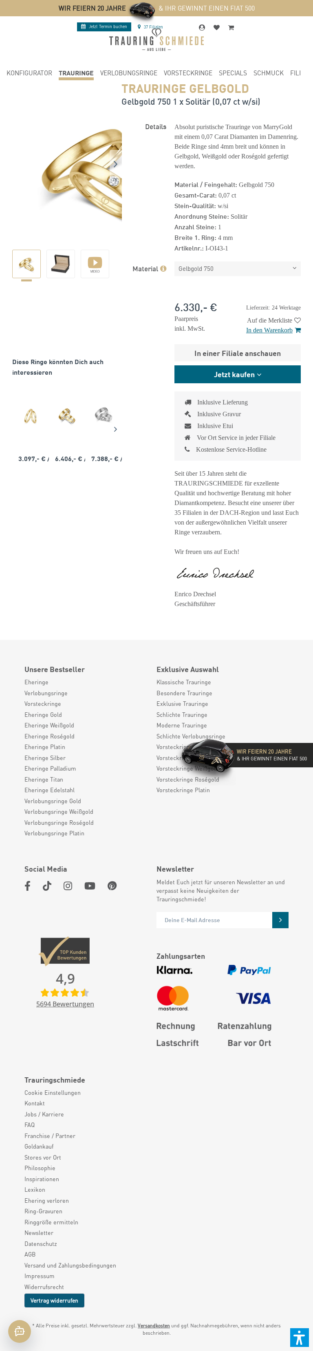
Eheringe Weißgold (49, 725)
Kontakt (34, 1103)
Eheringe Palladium (50, 768)
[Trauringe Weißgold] (103, 415)
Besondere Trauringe (184, 692)
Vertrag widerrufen (54, 1300)
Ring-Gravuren (43, 1211)
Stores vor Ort (42, 1157)
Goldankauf (38, 1146)
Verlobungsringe (46, 692)
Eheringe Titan (43, 779)
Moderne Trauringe (181, 725)
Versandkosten (154, 1325)
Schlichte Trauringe (181, 714)
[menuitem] (29, 74)
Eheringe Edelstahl (49, 789)
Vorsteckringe (42, 703)
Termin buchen (108, 26)
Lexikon (34, 1189)
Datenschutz (40, 1243)
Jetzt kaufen (234, 374)
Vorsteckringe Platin (183, 789)
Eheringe (36, 681)
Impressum (39, 1275)
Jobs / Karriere (44, 1114)
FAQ (29, 1124)
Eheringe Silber (45, 757)
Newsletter (38, 1232)
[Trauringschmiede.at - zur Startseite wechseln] (156, 40)
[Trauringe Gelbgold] (30, 415)
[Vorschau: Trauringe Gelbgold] (26, 264)
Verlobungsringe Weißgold (58, 811)
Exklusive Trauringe (182, 703)
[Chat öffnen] (19, 1331)
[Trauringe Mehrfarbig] (67, 415)
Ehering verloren (46, 1200)
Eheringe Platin (44, 746)
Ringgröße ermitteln (51, 1222)
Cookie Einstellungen (52, 1092)
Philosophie (39, 1167)
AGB (30, 1254)
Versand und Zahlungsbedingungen (70, 1265)
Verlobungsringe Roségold (59, 822)
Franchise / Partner (49, 1135)
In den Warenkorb (269, 330)
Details (155, 126)
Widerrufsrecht (44, 1286)
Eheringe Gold (43, 714)
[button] (299, 1337)
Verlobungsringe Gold (52, 800)
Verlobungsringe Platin (54, 833)
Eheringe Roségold (49, 736)
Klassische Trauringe (183, 681)
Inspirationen (41, 1178)
